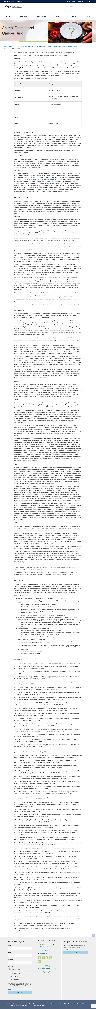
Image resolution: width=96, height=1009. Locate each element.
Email (9, 945)
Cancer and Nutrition (40, 46)
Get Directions (44, 947)
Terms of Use (76, 1004)
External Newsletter (15, 969)
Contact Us (89, 10)
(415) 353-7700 (44, 950)
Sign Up (20, 993)
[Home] (13, 6)
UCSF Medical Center (70, 1)
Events (72, 10)
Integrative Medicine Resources (25, 46)
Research (74, 17)
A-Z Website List (85, 1004)
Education (58, 17)
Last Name (10, 959)
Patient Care (23, 17)
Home (5, 46)
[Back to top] (93, 935)
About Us (7, 17)
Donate (88, 17)
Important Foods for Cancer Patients (44, 179)
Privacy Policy (67, 1004)
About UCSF (89, 1)
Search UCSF (81, 1)
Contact (53, 1004)
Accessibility (60, 1004)
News (80, 10)
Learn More (76, 953)
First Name (10, 952)
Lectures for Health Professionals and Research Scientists (19, 973)
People (63, 10)
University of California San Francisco (13, 1)
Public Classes (41, 17)
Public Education (14, 979)
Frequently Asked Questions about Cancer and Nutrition (61, 46)
